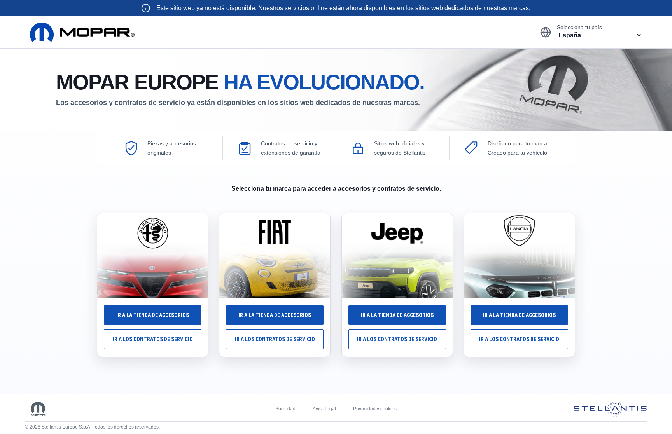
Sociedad (285, 408)
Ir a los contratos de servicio (153, 339)
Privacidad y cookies (375, 408)
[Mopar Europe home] (82, 32)
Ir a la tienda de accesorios (152, 315)
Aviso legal (324, 408)
